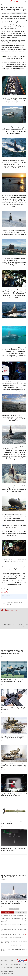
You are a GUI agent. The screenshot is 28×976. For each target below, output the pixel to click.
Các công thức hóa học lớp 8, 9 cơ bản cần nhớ (11, 934)
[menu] (1, 1)
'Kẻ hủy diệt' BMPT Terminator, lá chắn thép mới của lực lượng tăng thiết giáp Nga (13, 765)
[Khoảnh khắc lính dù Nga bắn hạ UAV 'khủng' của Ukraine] (14, 837)
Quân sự (5, 5)
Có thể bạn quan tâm (9, 610)
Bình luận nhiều (20, 912)
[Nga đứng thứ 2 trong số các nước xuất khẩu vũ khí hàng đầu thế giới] (14, 783)
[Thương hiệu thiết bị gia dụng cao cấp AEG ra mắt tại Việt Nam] (9, 617)
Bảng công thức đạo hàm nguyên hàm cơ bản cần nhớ (13, 915)
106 (25, 934)
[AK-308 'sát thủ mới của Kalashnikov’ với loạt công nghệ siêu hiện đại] (14, 669)
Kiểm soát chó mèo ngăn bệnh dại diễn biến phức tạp (13, 946)
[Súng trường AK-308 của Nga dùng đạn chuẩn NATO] (14, 697)
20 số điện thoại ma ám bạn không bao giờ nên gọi (12, 937)
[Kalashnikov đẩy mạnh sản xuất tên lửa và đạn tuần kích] (14, 811)
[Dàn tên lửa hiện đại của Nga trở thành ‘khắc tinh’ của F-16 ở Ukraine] (14, 891)
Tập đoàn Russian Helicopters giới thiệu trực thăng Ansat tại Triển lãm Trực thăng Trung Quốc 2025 (12, 651)
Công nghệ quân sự (6, 797)
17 (10, 926)
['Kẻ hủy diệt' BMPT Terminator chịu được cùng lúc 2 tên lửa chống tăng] (14, 725)
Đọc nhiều (7, 912)
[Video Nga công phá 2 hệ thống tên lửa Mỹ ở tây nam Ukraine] (14, 864)
